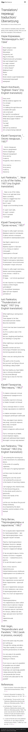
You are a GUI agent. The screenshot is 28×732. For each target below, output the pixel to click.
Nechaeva (6, 2)
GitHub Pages (13, 730)
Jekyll (21, 729)
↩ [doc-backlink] (6, 691)
